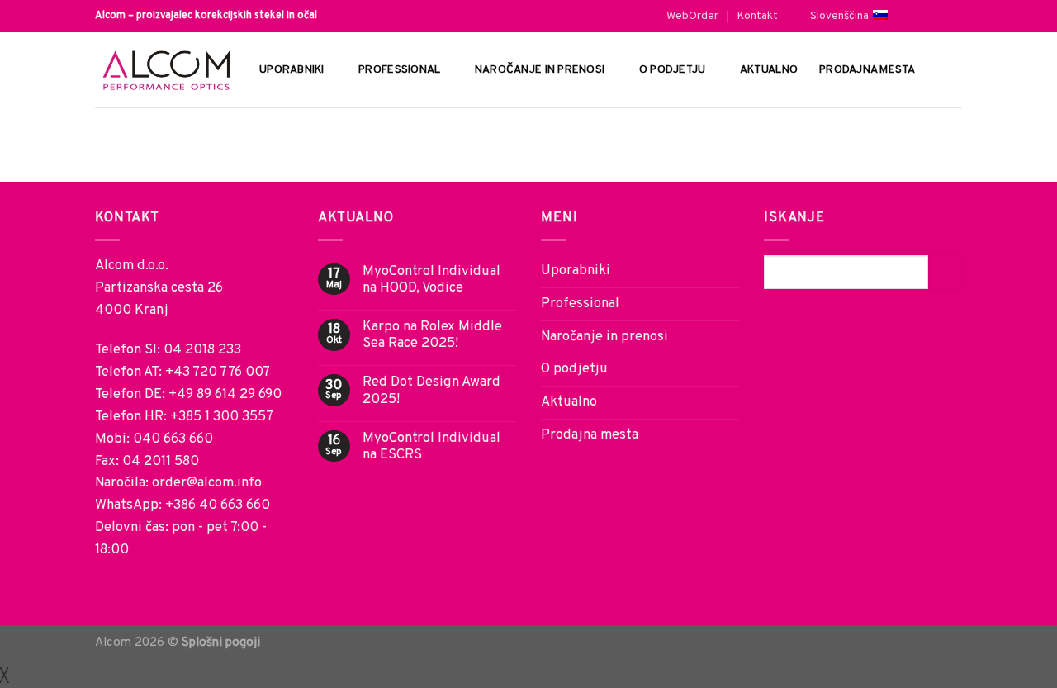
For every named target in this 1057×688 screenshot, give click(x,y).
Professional (399, 70)
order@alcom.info (207, 482)
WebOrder (692, 16)
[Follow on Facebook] (920, 15)
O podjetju (672, 70)
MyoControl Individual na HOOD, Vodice (431, 280)
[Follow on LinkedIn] (954, 15)
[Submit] (945, 272)
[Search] (955, 69)
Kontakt (757, 16)
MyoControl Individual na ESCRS (431, 446)
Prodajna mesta (867, 70)
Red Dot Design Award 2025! (431, 390)
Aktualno (769, 70)
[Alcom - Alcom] (165, 69)
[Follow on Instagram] (937, 15)
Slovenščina (839, 16)
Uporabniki (292, 70)
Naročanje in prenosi (539, 70)
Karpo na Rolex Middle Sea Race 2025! (432, 335)
